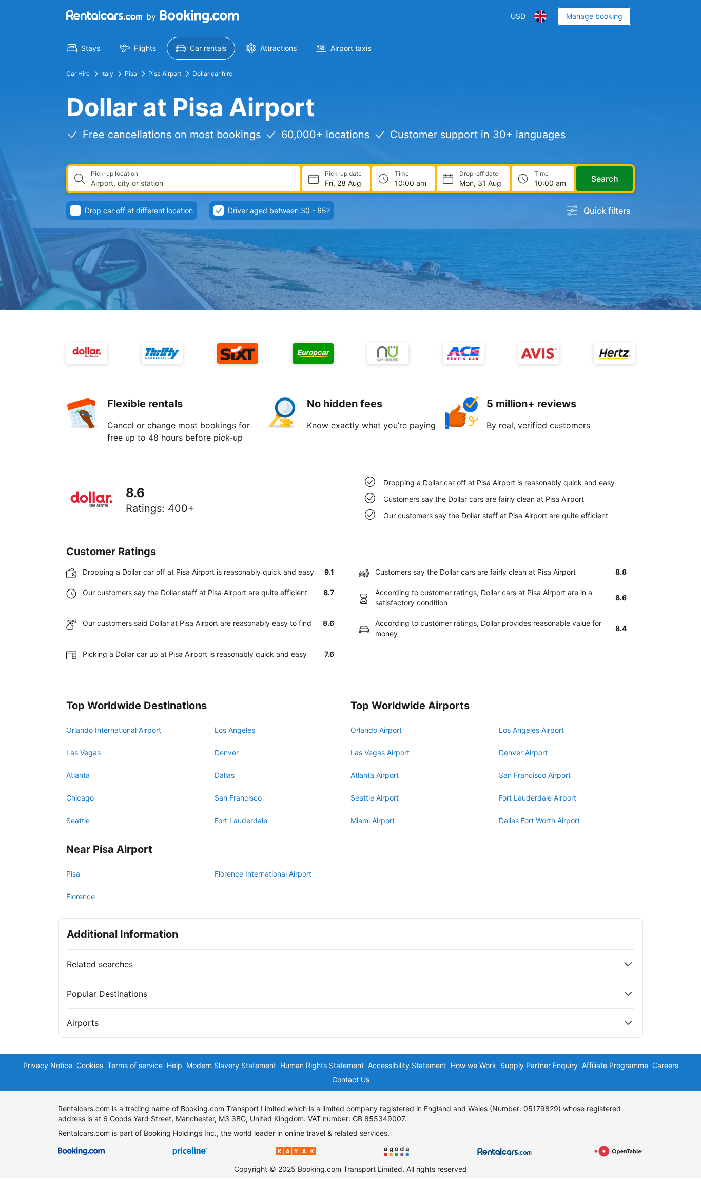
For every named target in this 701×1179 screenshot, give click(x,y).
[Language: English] (540, 16)
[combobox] (191, 183)
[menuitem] (83, 48)
